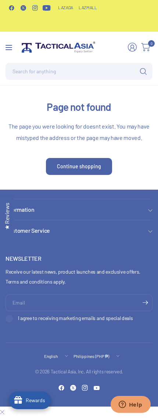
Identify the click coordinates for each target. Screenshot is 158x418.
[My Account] (132, 47)
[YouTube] (47, 8)
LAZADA (65, 7)
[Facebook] (11, 8)
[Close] (2, 412)
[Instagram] (35, 8)
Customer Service (28, 230)
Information (20, 209)
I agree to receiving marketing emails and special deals (75, 318)
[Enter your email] (145, 302)
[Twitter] (23, 8)
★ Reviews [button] (6, 216)
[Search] (143, 71)
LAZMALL (88, 7)
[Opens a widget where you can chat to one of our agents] (130, 405)
